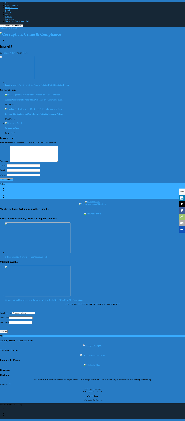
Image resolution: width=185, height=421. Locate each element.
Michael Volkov (9, 53)
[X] (182, 204)
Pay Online (9, 19)
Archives (8, 17)
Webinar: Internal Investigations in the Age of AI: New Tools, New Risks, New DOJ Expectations (44, 300)
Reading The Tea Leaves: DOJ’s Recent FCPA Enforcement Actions (34, 114)
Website (3, 175)
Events (7, 10)
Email (3, 170)
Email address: (6, 313)
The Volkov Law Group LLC (17, 21)
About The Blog (11, 5)
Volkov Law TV (11, 8)
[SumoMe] (182, 229)
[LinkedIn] (182, 198)
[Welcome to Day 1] (13, 123)
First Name (4, 318)
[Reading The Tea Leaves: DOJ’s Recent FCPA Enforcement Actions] (33, 109)
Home (7, 3)
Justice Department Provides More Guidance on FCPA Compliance (34, 100)
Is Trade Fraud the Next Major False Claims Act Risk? (26, 257)
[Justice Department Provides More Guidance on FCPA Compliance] (33, 95)
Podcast (8, 12)
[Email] (182, 223)
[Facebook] (182, 210)
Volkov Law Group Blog (10, 28)
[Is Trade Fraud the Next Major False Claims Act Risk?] (37, 252)
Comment (4, 161)
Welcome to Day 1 (12, 128)
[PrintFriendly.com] (182, 217)
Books (7, 14)
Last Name (4, 322)
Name (3, 165)
